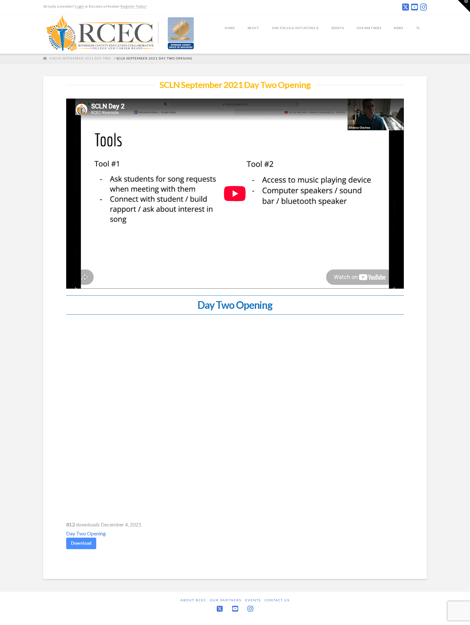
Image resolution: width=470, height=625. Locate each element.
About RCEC (193, 600)
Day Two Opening (86, 533)
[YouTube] (414, 7)
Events (253, 600)
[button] (464, 6)
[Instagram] (423, 7)
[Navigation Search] (418, 32)
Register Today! (134, 6)
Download (81, 543)
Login (79, 6)
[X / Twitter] (405, 7)
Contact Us (277, 600)
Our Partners (225, 600)
